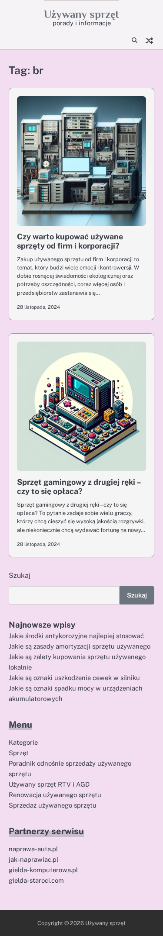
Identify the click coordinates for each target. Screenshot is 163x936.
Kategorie (23, 742)
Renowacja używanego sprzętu (55, 794)
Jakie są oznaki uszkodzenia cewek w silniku (74, 677)
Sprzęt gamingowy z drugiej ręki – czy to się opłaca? (79, 486)
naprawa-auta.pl (33, 849)
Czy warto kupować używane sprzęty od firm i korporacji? (70, 241)
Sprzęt (19, 752)
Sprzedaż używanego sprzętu (52, 805)
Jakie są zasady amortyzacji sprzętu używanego (79, 646)
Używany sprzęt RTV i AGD (49, 784)
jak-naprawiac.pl (33, 859)
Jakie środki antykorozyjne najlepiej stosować (76, 635)
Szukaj (19, 575)
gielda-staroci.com (36, 880)
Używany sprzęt (81, 14)
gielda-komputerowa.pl (43, 870)
